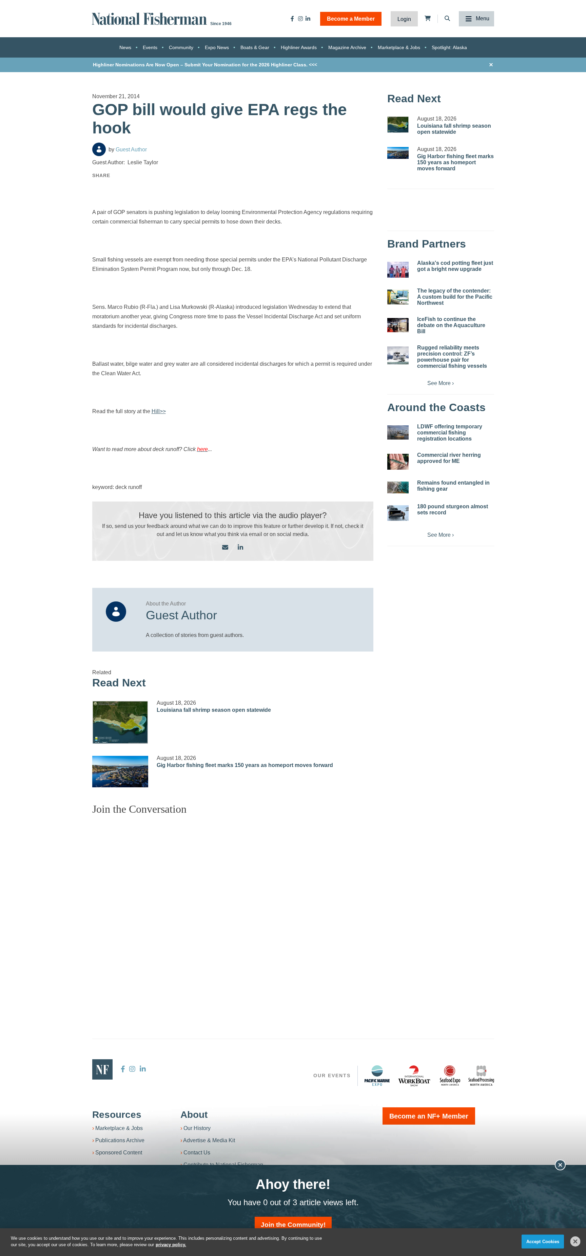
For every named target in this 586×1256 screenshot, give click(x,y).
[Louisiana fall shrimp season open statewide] (120, 722)
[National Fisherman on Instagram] (300, 18)
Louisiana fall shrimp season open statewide (214, 710)
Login (404, 19)
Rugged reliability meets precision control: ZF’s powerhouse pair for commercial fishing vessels (452, 357)
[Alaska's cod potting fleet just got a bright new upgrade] (398, 270)
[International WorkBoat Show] (415, 1075)
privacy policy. (171, 1244)
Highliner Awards (299, 47)
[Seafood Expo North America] (450, 1075)
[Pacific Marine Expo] (377, 1075)
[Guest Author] (99, 149)
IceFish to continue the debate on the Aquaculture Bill (451, 325)
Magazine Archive (347, 47)
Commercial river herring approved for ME (449, 458)
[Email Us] (225, 548)
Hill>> (159, 411)
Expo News (217, 47)
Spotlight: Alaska (449, 47)
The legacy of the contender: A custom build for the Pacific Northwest (454, 297)
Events (150, 47)
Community (181, 47)
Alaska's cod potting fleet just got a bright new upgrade (455, 266)
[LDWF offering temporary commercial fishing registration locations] (398, 432)
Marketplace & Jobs (399, 47)
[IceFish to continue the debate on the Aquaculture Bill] (398, 325)
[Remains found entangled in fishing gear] (398, 487)
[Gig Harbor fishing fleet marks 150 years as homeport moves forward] (120, 771)
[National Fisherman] (150, 18)
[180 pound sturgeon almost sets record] (398, 513)
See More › (440, 383)
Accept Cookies (543, 1241)
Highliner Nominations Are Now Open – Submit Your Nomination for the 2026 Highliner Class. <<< (205, 64)
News (125, 47)
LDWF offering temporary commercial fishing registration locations (449, 433)
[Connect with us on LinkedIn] (240, 548)
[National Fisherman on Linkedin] (308, 18)
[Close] (575, 1241)
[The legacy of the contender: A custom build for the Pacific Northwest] (398, 297)
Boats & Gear (254, 47)
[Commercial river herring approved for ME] (398, 462)
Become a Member (351, 19)
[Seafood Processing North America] (481, 1075)
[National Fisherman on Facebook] (292, 18)
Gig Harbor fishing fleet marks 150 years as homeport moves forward (245, 765)
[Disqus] (233, 905)
